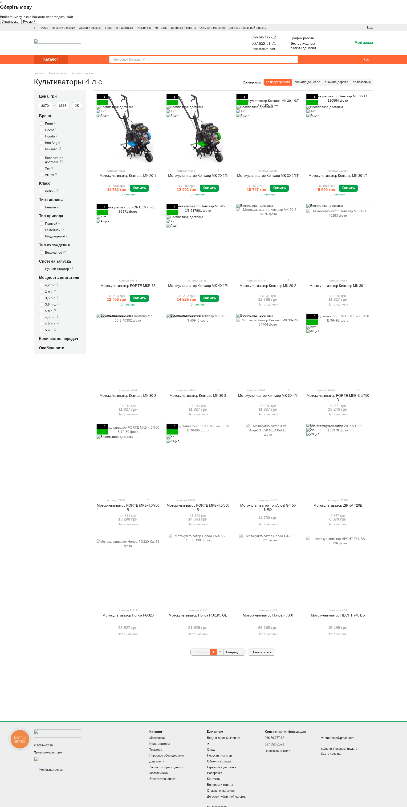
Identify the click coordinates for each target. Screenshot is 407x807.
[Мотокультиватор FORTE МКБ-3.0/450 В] (337, 349)
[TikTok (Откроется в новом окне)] (343, 27)
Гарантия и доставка (119, 27)
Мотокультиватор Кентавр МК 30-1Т (338, 176)
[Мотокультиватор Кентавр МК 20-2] (267, 239)
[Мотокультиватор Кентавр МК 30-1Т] (337, 129)
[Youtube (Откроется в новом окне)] (354, 27)
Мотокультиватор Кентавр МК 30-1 (337, 286)
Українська (10, 21)
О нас (44, 27)
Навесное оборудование (166, 755)
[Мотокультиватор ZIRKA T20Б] (337, 459)
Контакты (161, 27)
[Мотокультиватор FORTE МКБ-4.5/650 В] (198, 459)
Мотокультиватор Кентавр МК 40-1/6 (198, 286)
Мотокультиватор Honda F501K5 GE (198, 615)
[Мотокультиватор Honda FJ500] (267, 569)
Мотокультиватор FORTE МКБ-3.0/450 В (338, 397)
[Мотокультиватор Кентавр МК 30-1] (337, 239)
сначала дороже (336, 82)
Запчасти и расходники (166, 767)
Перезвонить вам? (264, 49)
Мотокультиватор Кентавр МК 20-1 (128, 176)
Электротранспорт (162, 779)
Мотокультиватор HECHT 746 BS (338, 615)
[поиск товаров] (294, 59)
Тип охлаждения (54, 245)
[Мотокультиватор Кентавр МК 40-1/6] (198, 239)
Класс (44, 184)
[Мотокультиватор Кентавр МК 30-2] (128, 349)
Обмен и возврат (90, 27)
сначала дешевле (307, 82)
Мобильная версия (51, 769)
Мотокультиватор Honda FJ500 (268, 615)
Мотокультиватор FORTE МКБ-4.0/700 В (128, 507)
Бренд (45, 116)
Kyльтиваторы (159, 743)
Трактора (155, 749)
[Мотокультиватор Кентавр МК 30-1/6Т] (267, 129)
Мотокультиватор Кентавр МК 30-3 (198, 395)
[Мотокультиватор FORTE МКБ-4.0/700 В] (128, 459)
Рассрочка (144, 27)
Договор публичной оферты (248, 27)
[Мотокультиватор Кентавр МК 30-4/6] (267, 349)
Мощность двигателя (59, 278)
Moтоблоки (157, 738)
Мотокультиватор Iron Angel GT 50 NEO (268, 507)
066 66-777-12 (264, 37)
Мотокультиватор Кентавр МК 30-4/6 (267, 395)
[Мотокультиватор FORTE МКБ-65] (128, 239)
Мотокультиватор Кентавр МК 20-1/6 (198, 176)
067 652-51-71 (264, 43)
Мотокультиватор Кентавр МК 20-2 (268, 286)
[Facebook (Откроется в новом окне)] (348, 27)
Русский (29, 21)
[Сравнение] (336, 43)
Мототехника (158, 773)
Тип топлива (51, 200)
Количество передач (58, 339)
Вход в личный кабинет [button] (223, 738)
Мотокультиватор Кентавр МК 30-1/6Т (268, 176)
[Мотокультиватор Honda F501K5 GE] (198, 569)
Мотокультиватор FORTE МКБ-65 (128, 286)
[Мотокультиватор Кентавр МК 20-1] (128, 129)
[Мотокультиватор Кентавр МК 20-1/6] (198, 129)
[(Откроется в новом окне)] (42, 760)
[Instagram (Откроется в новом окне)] (337, 27)
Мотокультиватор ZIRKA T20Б (337, 505)
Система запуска (55, 261)
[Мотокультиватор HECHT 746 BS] (337, 569)
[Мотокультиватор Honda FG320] (128, 569)
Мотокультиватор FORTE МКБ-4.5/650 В (198, 507)
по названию (362, 82)
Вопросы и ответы (183, 27)
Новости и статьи (63, 27)
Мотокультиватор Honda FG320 (128, 615)
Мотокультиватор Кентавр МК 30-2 (128, 395)
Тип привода (51, 216)
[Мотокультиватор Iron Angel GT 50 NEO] (267, 459)
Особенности (51, 348)
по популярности (278, 82)
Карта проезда (331, 753)
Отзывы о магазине (212, 27)
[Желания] (324, 43)
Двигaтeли (156, 761)
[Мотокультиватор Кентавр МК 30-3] (198, 349)
